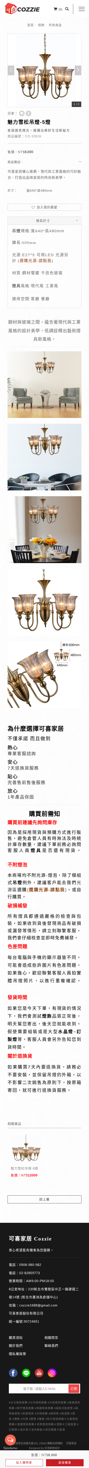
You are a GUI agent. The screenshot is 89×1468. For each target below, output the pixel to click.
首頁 (30, 25)
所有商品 (55, 25)
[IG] (52, 1373)
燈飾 (41, 25)
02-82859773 (29, 1273)
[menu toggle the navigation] (82, 9)
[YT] (39, 1373)
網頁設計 (55, 1448)
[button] (67, 9)
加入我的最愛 (46, 207)
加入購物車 (24, 1462)
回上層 (44, 1199)
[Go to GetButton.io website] (10, 1448)
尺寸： (12, 190)
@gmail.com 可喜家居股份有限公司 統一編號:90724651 (33, 1313)
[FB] (13, 1373)
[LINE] (26, 1373)
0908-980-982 (30, 1265)
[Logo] (22, 8)
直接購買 (64, 1462)
